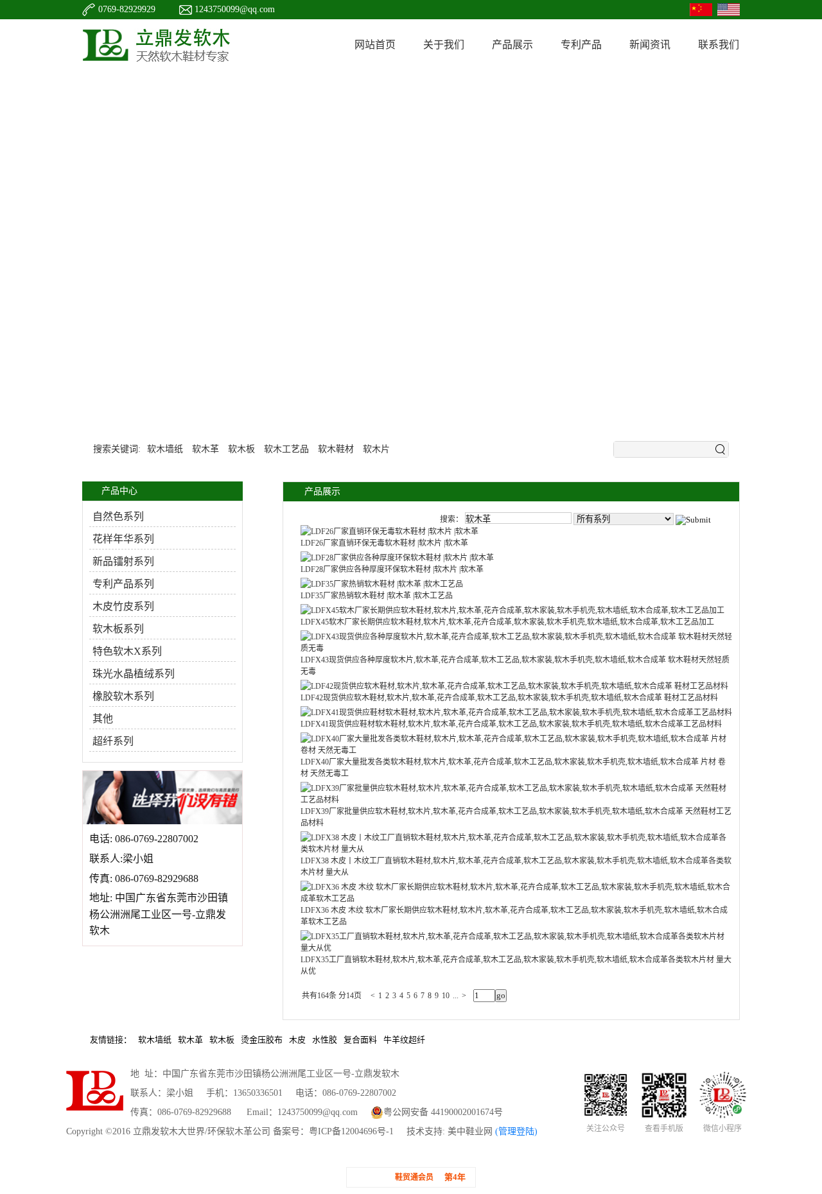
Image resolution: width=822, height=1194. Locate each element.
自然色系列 (118, 516)
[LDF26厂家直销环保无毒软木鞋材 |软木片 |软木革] (389, 531)
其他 (102, 718)
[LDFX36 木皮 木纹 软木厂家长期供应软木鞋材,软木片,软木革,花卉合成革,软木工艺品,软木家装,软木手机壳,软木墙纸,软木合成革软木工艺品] (517, 898)
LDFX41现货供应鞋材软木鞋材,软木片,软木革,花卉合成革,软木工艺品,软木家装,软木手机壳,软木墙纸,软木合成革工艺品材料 (511, 724)
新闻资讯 (649, 44)
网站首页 (375, 44)
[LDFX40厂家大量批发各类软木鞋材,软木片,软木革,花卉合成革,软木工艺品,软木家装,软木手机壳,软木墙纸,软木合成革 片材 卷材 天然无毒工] (517, 750)
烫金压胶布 (262, 1039)
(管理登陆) (515, 1131)
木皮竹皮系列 (123, 606)
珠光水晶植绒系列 (133, 673)
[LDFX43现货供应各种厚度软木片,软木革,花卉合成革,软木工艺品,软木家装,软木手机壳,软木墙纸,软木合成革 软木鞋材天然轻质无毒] (517, 648)
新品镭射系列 (123, 561)
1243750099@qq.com (235, 9)
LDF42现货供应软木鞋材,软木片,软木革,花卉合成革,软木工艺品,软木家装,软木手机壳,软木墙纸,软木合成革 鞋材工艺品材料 (509, 697)
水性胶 (324, 1039)
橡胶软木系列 (123, 696)
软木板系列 (118, 628)
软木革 (205, 446)
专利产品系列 (123, 583)
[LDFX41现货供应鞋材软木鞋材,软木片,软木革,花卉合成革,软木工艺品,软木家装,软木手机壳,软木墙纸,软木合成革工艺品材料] (516, 712)
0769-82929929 (126, 9)
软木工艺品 (286, 446)
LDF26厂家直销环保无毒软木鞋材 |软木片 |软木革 (384, 543)
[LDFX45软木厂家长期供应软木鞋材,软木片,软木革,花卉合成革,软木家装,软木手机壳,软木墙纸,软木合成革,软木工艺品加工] (512, 610)
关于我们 (443, 44)
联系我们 (718, 44)
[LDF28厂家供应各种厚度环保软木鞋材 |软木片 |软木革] (397, 557)
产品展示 (512, 44)
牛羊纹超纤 (404, 1039)
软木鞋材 (336, 446)
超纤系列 (113, 741)
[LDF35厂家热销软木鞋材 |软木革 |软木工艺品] (382, 584)
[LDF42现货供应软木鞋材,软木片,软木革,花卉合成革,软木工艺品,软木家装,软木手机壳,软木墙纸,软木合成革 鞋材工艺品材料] (514, 686)
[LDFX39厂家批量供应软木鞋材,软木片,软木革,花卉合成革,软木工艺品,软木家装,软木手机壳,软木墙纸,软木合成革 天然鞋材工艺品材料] (517, 799)
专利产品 (581, 44)
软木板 (241, 446)
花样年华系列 (123, 538)
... (456, 995)
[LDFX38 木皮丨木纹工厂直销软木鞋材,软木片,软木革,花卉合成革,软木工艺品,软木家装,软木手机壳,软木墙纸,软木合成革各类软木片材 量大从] (517, 849)
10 (446, 995)
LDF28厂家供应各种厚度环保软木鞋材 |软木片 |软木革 (392, 569)
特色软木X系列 (127, 651)
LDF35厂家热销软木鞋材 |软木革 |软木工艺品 (377, 595)
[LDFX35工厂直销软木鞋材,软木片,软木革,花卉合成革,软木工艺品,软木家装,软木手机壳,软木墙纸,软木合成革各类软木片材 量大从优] (517, 948)
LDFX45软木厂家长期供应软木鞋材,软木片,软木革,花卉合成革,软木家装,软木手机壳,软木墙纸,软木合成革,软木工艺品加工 (507, 622)
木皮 (297, 1039)
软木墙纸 (165, 446)
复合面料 (360, 1039)
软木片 (376, 446)
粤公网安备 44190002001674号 (443, 1112)
